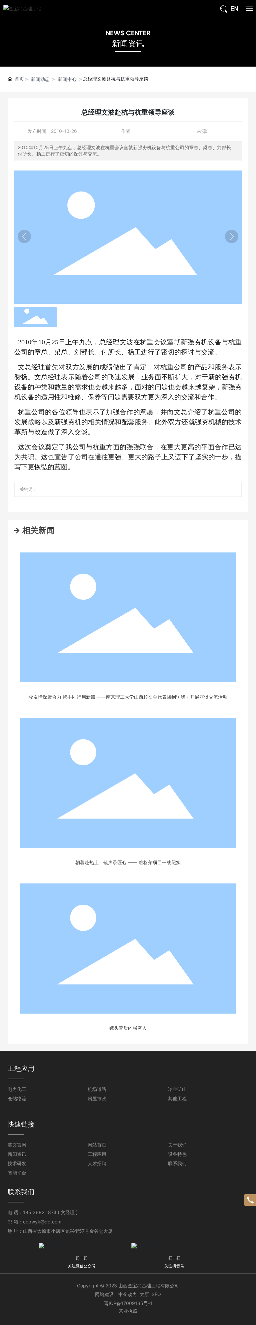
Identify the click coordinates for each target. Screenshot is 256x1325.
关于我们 (177, 1145)
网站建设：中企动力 (116, 1294)
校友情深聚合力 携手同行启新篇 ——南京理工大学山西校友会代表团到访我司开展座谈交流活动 (128, 697)
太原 (144, 1294)
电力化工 (17, 1089)
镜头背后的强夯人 (128, 1028)
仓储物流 (17, 1098)
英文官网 (17, 1145)
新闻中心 (67, 79)
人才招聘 (97, 1163)
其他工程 (177, 1098)
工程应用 (97, 1154)
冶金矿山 (177, 1089)
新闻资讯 (128, 43)
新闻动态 (40, 79)
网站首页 (97, 1145)
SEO (156, 1294)
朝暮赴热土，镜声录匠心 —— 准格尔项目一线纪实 (128, 862)
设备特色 (177, 1154)
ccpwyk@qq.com (42, 1221)
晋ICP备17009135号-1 (128, 1303)
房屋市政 (97, 1098)
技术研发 (17, 1163)
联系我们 (177, 1163)
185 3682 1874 (39, 1212)
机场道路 (97, 1089)
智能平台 (17, 1172)
